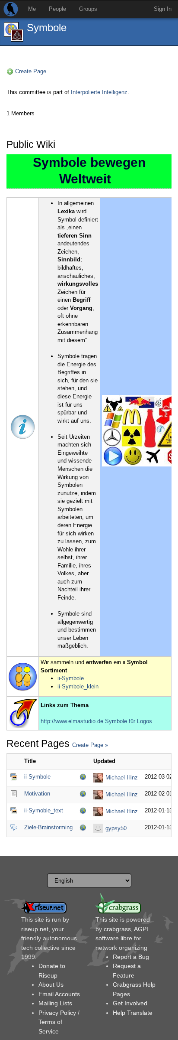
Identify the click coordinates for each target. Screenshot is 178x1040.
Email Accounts (59, 994)
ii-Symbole (70, 678)
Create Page (30, 71)
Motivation (37, 793)
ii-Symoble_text (43, 810)
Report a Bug (131, 956)
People (57, 9)
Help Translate (133, 1012)
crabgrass (117, 929)
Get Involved (130, 1003)
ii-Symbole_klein (78, 686)
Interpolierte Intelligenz (99, 92)
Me (32, 9)
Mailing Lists (55, 1003)
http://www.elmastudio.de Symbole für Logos (96, 721)
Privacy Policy (57, 1012)
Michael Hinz (121, 777)
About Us (51, 984)
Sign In (163, 9)
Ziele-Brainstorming (48, 827)
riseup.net (34, 929)
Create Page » (90, 745)
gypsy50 (116, 828)
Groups (88, 9)
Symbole (47, 27)
